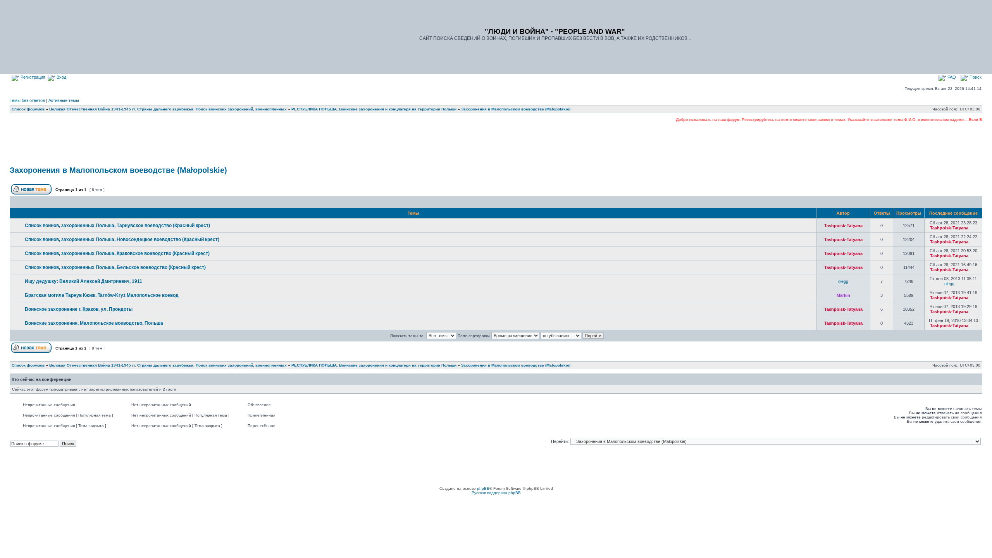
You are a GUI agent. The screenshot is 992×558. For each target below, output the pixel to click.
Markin (843, 295)
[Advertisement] (496, 144)
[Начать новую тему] (31, 193)
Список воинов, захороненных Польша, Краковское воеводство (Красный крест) (117, 253)
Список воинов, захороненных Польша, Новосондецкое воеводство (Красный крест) (122, 239)
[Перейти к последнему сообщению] (973, 228)
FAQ (951, 77)
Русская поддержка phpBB (496, 493)
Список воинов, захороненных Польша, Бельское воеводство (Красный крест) (115, 267)
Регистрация (32, 77)
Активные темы (63, 100)
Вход (60, 77)
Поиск (975, 77)
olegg (843, 281)
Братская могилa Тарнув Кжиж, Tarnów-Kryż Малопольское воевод (102, 295)
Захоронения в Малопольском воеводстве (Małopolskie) (118, 170)
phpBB (483, 488)
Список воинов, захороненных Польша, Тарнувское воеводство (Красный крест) (117, 225)
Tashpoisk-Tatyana (843, 225)
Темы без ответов (27, 100)
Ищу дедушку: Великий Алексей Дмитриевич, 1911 (83, 281)
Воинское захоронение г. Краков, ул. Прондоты (79, 309)
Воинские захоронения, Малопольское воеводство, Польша (94, 323)
